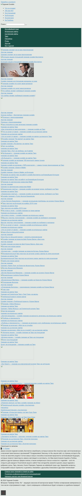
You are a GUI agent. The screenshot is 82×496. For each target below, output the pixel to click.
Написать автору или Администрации (19, 476)
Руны (7, 41)
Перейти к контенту (8, 2)
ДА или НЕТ (9, 11)
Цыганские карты (11, 34)
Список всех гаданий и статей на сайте (19, 472)
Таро (6, 36)
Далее (7, 448)
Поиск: (3, 24)
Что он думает (10, 8)
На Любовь (9, 20)
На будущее (9, 15)
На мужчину (9, 18)
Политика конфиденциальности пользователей (22, 474)
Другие (7, 43)
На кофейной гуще (12, 29)
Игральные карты (11, 31)
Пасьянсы (8, 39)
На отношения (10, 13)
